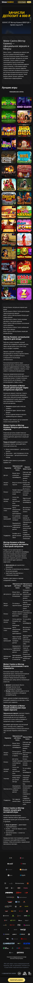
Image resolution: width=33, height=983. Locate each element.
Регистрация (22, 2)
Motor (8, 2)
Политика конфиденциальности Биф (16, 957)
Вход (29, 2)
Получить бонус (16, 980)
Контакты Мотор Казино (16, 958)
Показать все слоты (17, 92)
